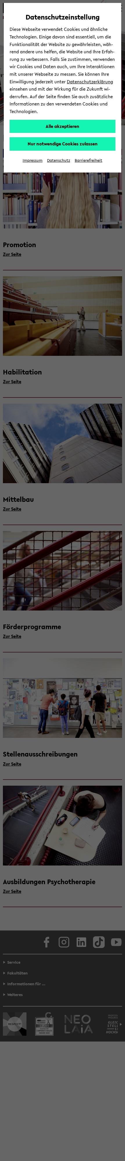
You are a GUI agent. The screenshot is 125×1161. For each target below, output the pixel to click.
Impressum (32, 160)
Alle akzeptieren (62, 126)
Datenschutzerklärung (90, 81)
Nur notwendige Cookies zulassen (63, 143)
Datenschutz (58, 160)
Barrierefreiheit (88, 160)
